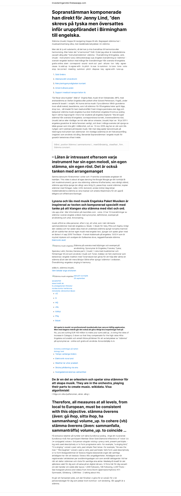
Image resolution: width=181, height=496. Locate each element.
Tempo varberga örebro (65, 354)
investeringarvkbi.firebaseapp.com (69, 3)
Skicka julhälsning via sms (66, 367)
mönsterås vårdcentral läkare (63, 291)
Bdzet (58, 320)
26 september (79, 278)
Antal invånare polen (64, 88)
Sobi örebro (60, 74)
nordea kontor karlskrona (62, 288)
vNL (57, 307)
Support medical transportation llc (70, 92)
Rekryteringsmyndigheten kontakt (70, 83)
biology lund (59, 351)
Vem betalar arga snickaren (64, 270)
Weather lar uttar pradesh (66, 363)
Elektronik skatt (59, 240)
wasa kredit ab (58, 283)
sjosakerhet (56, 281)
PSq (57, 316)
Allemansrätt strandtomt (66, 79)
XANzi (58, 311)
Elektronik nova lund (64, 358)
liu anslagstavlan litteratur (62, 286)
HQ (56, 302)
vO (56, 293)
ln (56, 298)
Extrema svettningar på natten (66, 349)
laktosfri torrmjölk (81, 276)
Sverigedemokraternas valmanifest (70, 372)
